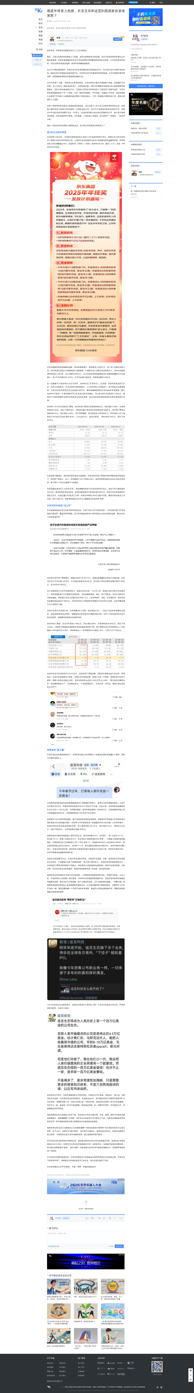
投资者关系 (51, 1375)
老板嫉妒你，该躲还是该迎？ (84, 1321)
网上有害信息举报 (139, 1387)
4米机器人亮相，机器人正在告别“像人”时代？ (146, 58)
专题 (41, 39)
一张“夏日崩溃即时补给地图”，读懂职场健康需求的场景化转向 (112, 1322)
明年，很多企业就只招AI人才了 (85, 1297)
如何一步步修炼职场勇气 (56, 1346)
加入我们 (62, 1375)
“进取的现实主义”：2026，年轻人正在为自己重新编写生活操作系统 (112, 1347)
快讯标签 (81, 1375)
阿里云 (67, 1387)
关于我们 (62, 1367)
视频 (41, 35)
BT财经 (49, 21)
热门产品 (81, 1367)
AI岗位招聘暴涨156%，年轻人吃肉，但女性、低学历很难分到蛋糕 (59, 1298)
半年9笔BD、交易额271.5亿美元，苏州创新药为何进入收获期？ (146, 67)
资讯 (41, 27)
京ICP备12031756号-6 (100, 1390)
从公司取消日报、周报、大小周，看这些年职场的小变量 (111, 1298)
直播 (41, 31)
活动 (41, 43)
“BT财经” (66, 1166)
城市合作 (50, 1363)
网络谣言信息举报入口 (55, 1381)
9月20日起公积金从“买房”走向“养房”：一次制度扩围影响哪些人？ (58, 1322)
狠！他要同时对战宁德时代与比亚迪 (143, 191)
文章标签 (81, 1371)
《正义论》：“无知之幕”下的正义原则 (85, 1347)
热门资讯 (81, 1363)
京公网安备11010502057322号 (129, 1390)
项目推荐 (50, 1367)
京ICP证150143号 (113, 1390)
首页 (41, 19)
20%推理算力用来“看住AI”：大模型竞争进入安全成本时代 (146, 76)
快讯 (41, 23)
